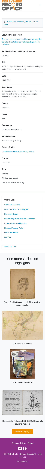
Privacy (23, 443)
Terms (30, 443)
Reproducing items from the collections (19, 219)
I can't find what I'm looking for (16, 209)
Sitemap (15, 443)
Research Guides (11, 214)
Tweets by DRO (10, 246)
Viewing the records (12, 205)
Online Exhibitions (11, 232)
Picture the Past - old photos (15, 223)
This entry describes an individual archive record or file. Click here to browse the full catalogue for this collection (22, 42)
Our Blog (7, 237)
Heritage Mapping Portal (13, 228)
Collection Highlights (22, 431)
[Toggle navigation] (40, 5)
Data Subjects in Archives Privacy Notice (18, 151)
